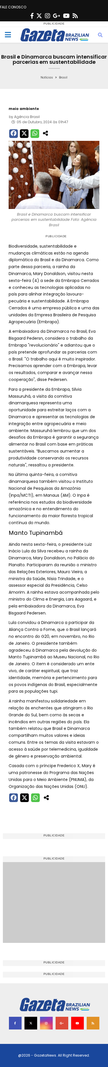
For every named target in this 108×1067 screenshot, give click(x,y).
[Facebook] (32, 16)
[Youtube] (66, 16)
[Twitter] (39, 16)
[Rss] (75, 16)
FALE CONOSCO (13, 7)
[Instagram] (47, 16)
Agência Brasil (27, 116)
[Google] (56, 16)
